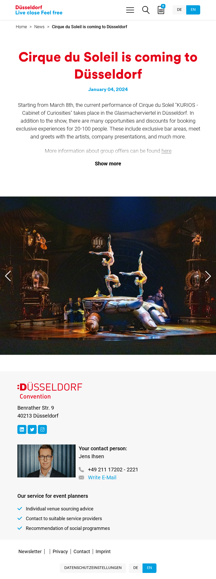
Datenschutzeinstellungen (93, 568)
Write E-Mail (102, 477)
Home (21, 26)
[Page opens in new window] (21, 429)
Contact (81, 551)
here (166, 151)
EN (193, 10)
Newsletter (30, 551)
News (39, 26)
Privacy (60, 551)
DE (179, 10)
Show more (108, 163)
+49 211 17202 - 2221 (113, 469)
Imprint (103, 551)
